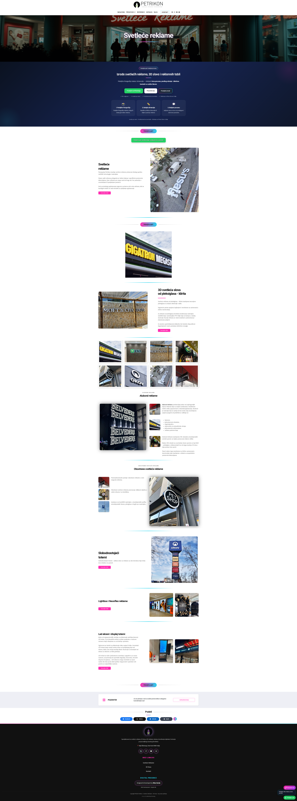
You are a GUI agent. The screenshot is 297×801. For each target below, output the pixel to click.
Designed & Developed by (148, 783)
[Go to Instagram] (174, 12)
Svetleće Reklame (148, 763)
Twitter (141, 719)
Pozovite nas (151, 91)
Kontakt (148, 771)
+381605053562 (184, 700)
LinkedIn (154, 719)
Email (167, 719)
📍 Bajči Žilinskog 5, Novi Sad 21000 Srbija (148, 745)
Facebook (127, 719)
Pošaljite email (165, 91)
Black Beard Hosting (151, 796)
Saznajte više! (104, 193)
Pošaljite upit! (148, 131)
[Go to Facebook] (172, 12)
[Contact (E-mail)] (179, 12)
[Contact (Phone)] (177, 12)
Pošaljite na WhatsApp (134, 91)
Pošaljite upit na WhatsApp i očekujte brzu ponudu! (148, 140)
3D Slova (148, 767)
